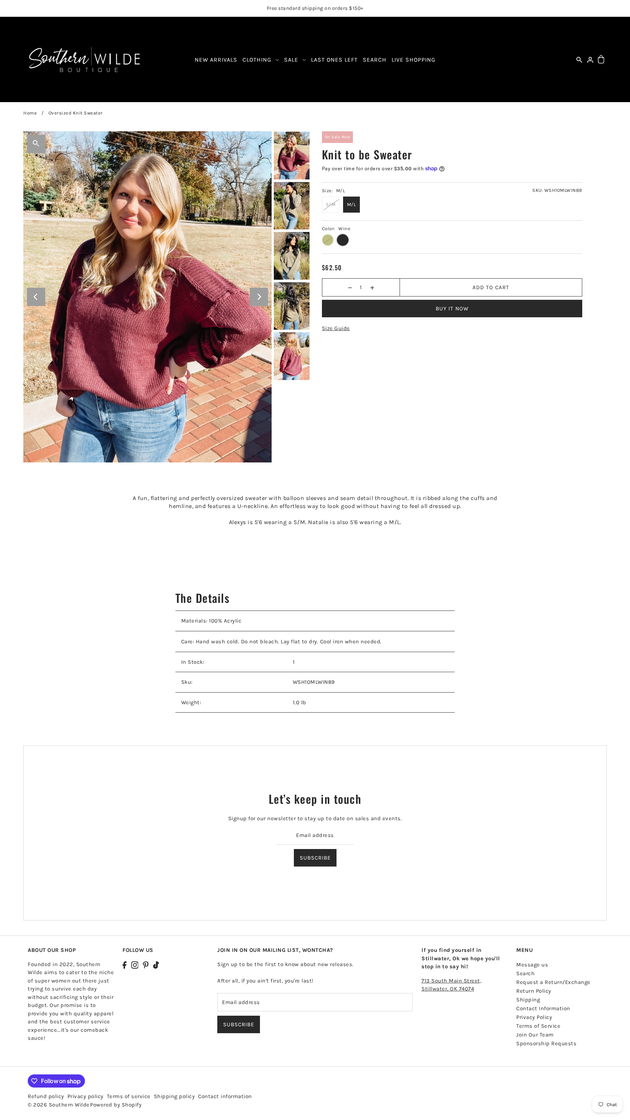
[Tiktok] (156, 964)
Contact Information (543, 1008)
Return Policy (533, 991)
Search (525, 973)
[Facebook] (124, 964)
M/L (351, 204)
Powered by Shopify (115, 1104)
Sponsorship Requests (546, 1043)
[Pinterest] (146, 964)
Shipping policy (174, 1096)
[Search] (579, 59)
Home (30, 113)
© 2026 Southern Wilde (59, 1104)
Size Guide (336, 328)
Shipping (528, 999)
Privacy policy (85, 1096)
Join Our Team (535, 1034)
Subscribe (315, 857)
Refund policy (46, 1096)
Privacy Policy (534, 1017)
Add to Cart (490, 287)
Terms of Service (538, 1026)
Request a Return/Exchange (553, 982)
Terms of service (129, 1096)
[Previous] (36, 297)
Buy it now (452, 308)
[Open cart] (601, 59)
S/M (331, 204)
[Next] (259, 297)
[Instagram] (135, 964)
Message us (532, 964)
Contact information (225, 1096)
